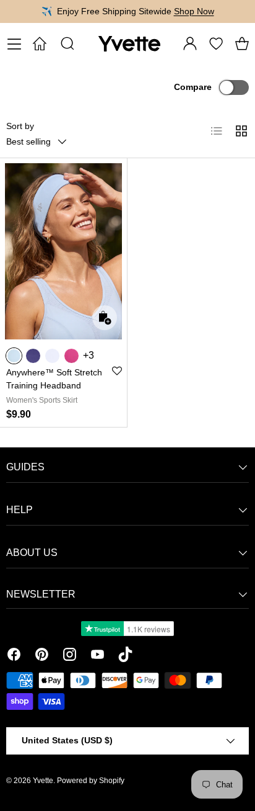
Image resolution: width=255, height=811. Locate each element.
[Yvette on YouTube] (97, 656)
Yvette (43, 780)
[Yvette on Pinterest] (42, 656)
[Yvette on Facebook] (14, 656)
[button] (242, 43)
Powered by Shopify (90, 780)
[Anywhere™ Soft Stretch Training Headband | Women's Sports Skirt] (63, 251)
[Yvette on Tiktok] (125, 656)
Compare (193, 87)
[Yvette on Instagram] (69, 656)
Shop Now (194, 11)
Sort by (20, 126)
